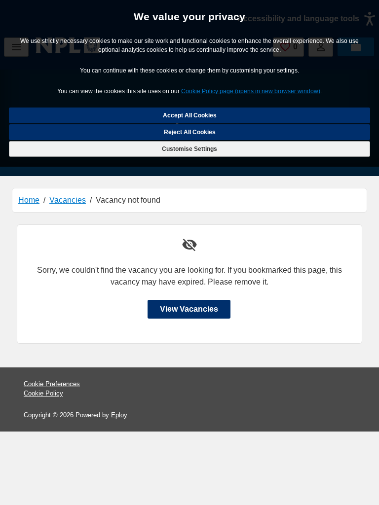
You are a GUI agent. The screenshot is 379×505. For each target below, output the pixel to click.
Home (28, 200)
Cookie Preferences (52, 384)
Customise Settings (189, 148)
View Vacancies (189, 309)
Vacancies (67, 200)
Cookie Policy (43, 393)
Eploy (119, 415)
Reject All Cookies (190, 132)
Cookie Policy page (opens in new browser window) (250, 91)
